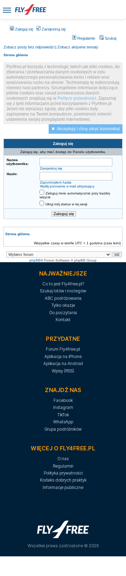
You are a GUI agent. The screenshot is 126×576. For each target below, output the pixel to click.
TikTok (63, 414)
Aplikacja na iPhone (63, 356)
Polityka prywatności (63, 473)
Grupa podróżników (63, 429)
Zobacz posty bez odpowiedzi (29, 47)
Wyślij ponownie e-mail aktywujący (67, 186)
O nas (63, 458)
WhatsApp (63, 421)
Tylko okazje (63, 305)
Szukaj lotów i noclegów (63, 290)
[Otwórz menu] (7, 9)
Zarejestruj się (53, 29)
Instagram (63, 407)
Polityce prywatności (76, 98)
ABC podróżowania (63, 298)
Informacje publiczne (63, 487)
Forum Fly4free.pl (63, 349)
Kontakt (63, 319)
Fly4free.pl (30, 9)
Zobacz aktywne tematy (77, 47)
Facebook (63, 400)
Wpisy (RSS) (63, 370)
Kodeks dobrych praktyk (63, 480)
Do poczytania (63, 312)
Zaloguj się (23, 29)
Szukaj (110, 38)
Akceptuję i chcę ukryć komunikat (88, 128)
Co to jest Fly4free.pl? (63, 283)
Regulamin (85, 38)
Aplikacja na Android (63, 363)
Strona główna (16, 55)
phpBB (35, 260)
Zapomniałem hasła (55, 182)
